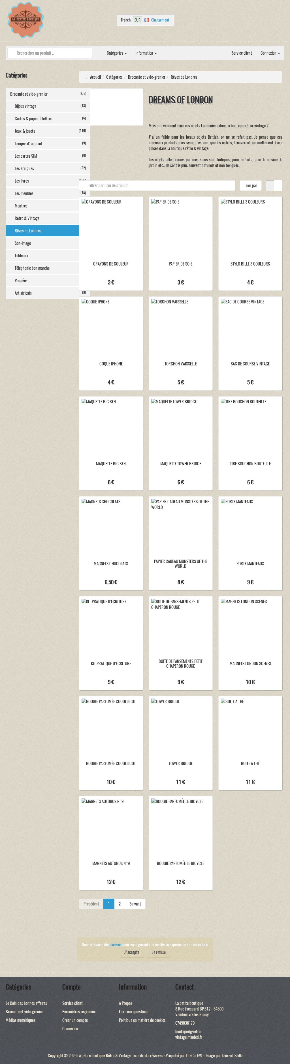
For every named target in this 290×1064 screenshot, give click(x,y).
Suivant (135, 904)
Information (144, 53)
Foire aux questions (133, 1011)
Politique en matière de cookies (142, 1020)
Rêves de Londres (50, 231)
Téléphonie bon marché (50, 268)
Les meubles (50, 193)
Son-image (50, 243)
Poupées (50, 280)
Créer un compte (75, 1020)
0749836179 (185, 1023)
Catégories (115, 53)
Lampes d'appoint (50, 143)
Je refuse (159, 952)
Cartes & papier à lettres (50, 118)
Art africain (50, 293)
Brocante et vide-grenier (48, 94)
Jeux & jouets (50, 131)
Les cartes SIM (50, 156)
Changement (160, 20)
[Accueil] (98, 50)
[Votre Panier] (283, 21)
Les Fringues (50, 168)
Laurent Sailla (232, 1055)
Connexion (269, 53)
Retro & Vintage (50, 218)
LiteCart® (194, 1055)
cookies (115, 944)
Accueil (95, 77)
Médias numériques (20, 1020)
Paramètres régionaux (79, 1011)
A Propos (125, 1003)
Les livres (50, 181)
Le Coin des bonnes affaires (26, 1003)
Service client (242, 53)
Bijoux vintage (50, 106)
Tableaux (50, 255)
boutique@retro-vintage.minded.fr (188, 1034)
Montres (50, 206)
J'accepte (131, 952)
